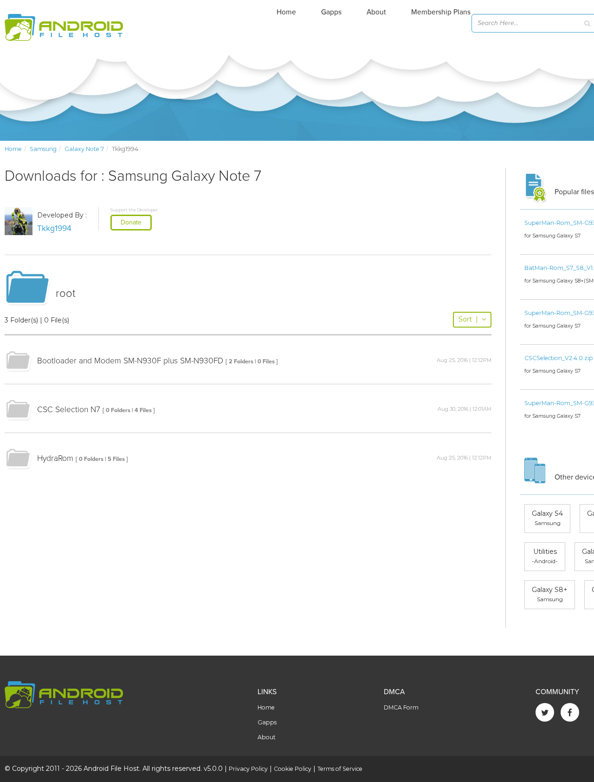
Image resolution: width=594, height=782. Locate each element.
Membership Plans (441, 12)
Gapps (331, 12)
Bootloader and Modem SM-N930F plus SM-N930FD (130, 361)
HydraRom (55, 458)
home (13, 148)
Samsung (43, 148)
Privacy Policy (248, 768)
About (376, 12)
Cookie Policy (292, 768)
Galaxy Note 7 (84, 148)
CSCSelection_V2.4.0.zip (558, 358)
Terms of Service (339, 768)
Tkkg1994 (54, 228)
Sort (468, 319)
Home (286, 12)
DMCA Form (401, 707)
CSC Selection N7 (68, 409)
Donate (131, 222)
